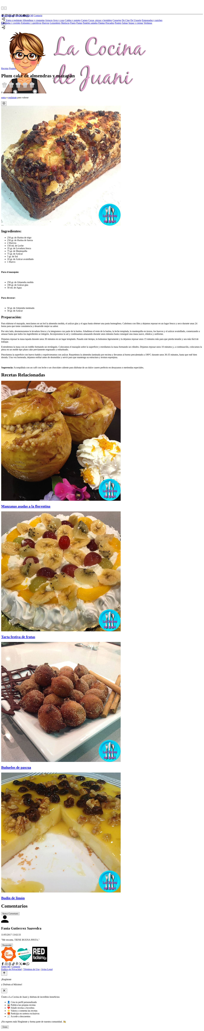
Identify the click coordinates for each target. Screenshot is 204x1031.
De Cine (126, 20)
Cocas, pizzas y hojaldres (100, 20)
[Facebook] (3, 963)
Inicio (4, 15)
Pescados (109, 23)
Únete (4, 1027)
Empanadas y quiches (152, 20)
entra (3, 97)
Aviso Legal (47, 969)
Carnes (84, 20)
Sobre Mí (28, 15)
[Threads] (10, 963)
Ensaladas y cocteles (10, 23)
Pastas (79, 23)
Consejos (19, 15)
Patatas (101, 23)
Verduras (148, 23)
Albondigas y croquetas (33, 20)
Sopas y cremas (135, 23)
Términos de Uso (31, 969)
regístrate (12, 97)
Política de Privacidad (11, 969)
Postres (118, 23)
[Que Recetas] (9, 961)
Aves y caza (58, 20)
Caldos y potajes (72, 20)
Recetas (10, 15)
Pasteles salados (90, 23)
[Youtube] (24, 963)
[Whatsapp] (27, 963)
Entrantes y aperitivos (31, 23)
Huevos (45, 23)
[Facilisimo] (39, 961)
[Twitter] (21, 963)
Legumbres (55, 23)
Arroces (49, 20)
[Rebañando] (24, 961)
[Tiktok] (14, 963)
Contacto (38, 15)
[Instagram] (6, 963)
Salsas (125, 23)
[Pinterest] (17, 963)
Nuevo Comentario (10, 914)
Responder (7, 945)
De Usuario (135, 20)
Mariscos (65, 23)
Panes (73, 23)
